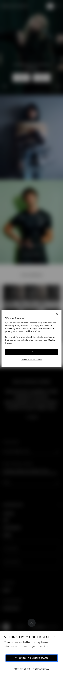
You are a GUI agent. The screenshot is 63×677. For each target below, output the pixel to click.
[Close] (32, 623)
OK (31, 351)
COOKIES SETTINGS (31, 360)
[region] (31, 339)
